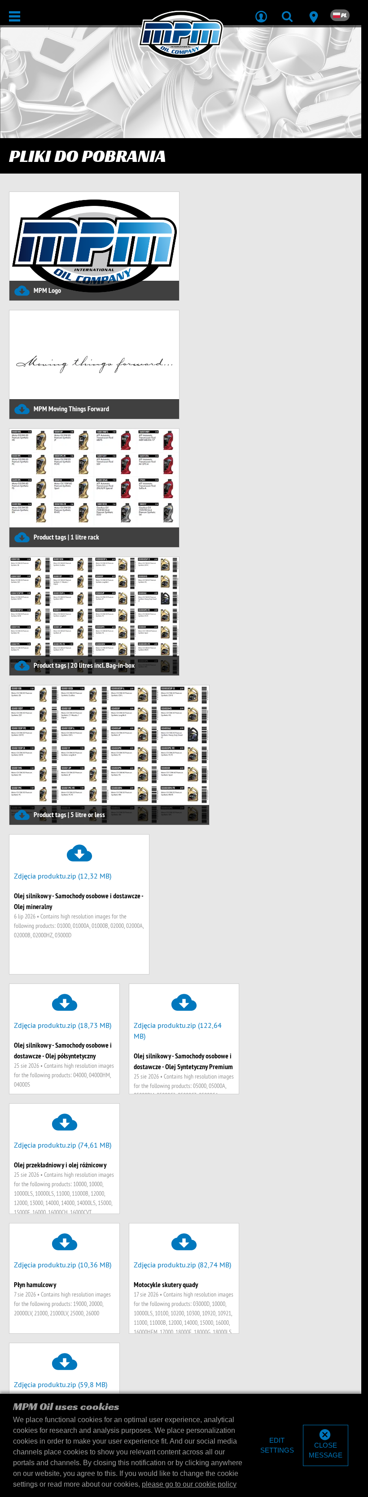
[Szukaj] (287, 11)
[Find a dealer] (313, 11)
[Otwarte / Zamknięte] (15, 16)
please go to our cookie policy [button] (189, 1484)
